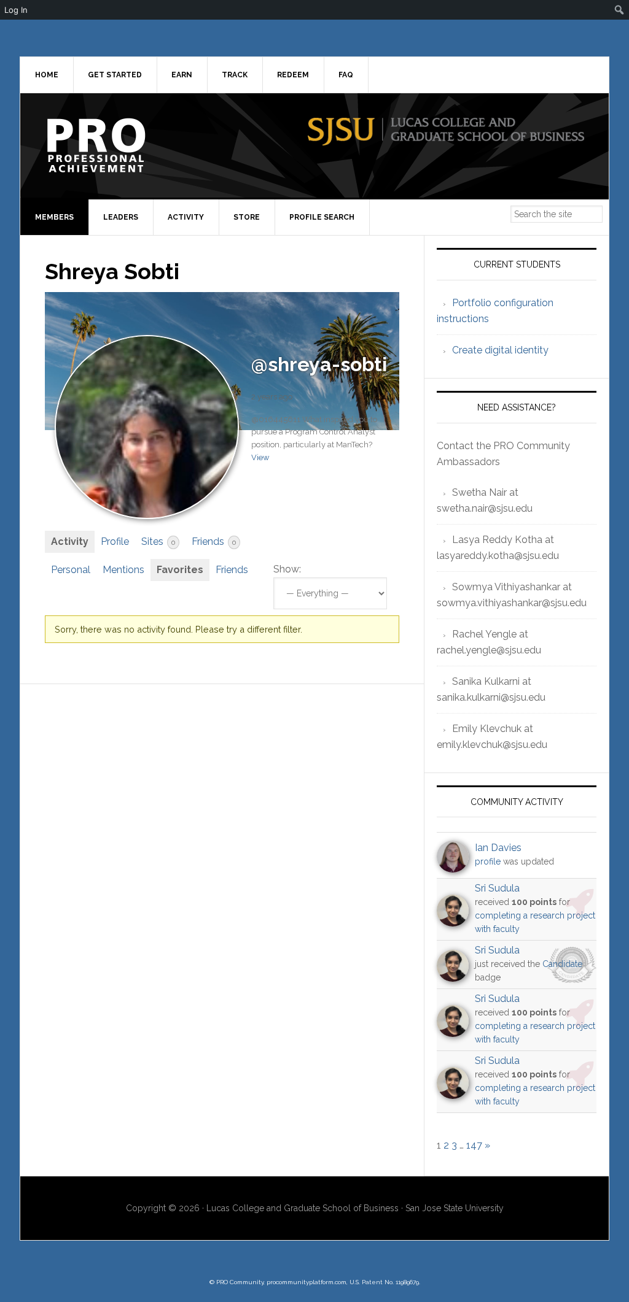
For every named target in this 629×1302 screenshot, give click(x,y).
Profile (115, 541)
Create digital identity (500, 350)
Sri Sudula (497, 888)
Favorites (180, 570)
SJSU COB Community (125, 145)
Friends (214, 541)
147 (474, 1145)
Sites (158, 541)
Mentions (123, 570)
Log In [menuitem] (16, 10)
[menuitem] (619, 10)
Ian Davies (498, 847)
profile (488, 861)
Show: (287, 569)
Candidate (562, 964)
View (260, 457)
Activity (69, 541)
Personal (70, 570)
